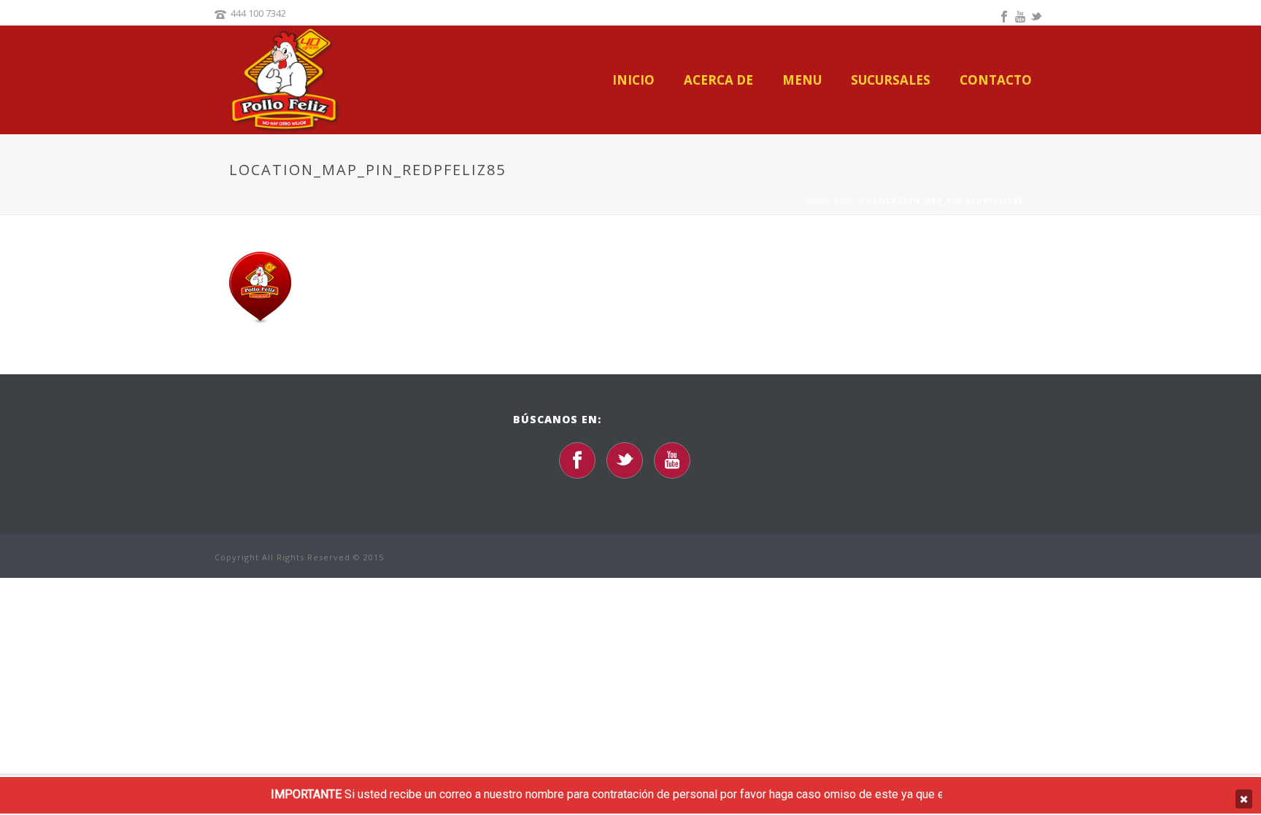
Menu (802, 80)
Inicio (633, 80)
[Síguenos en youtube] (672, 460)
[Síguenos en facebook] (577, 460)
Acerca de (718, 80)
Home (819, 201)
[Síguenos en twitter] (624, 460)
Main (852, 201)
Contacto (996, 80)
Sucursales (890, 80)
